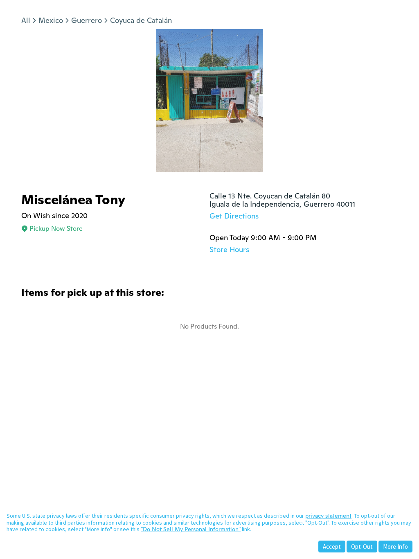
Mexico (50, 20)
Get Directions (234, 216)
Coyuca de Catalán (141, 20)
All (25, 20)
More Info (395, 546)
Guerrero (86, 20)
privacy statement (328, 515)
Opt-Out (362, 546)
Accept (332, 546)
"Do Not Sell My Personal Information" (191, 529)
